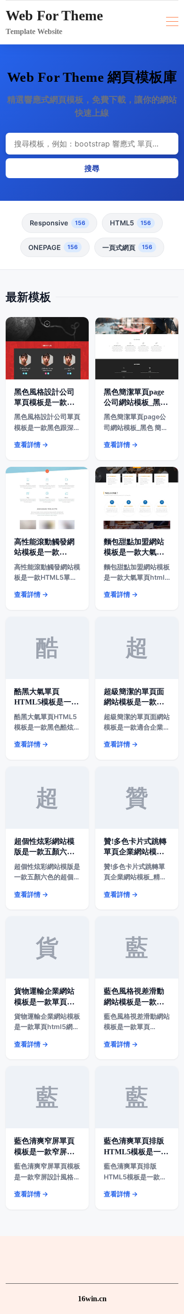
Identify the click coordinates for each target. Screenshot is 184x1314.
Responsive (57, 223)
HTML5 (130, 223)
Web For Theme (54, 15)
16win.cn (92, 1299)
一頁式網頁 (127, 247)
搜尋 (92, 168)
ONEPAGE (53, 247)
